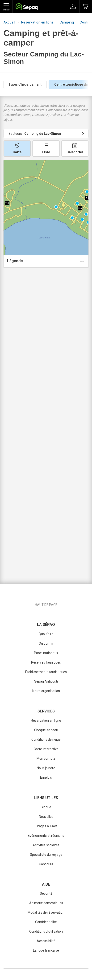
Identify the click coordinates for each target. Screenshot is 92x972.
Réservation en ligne (37, 22)
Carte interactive (46, 749)
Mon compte (46, 758)
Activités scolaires (46, 845)
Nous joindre (46, 768)
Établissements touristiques (46, 672)
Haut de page (46, 605)
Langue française (46, 950)
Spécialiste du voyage (46, 854)
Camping (67, 22)
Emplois (46, 777)
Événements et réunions (46, 835)
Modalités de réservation (46, 912)
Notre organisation (46, 691)
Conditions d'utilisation (46, 931)
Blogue (46, 807)
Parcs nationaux (46, 653)
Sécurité (46, 893)
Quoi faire (46, 634)
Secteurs (34, 133)
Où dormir (46, 643)
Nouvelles (46, 817)
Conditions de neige (46, 739)
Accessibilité (46, 941)
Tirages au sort (46, 826)
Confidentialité (46, 922)
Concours (46, 864)
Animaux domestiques (46, 903)
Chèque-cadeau (46, 730)
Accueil (9, 22)
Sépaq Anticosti (46, 681)
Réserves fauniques (46, 662)
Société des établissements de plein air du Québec (26, 7)
